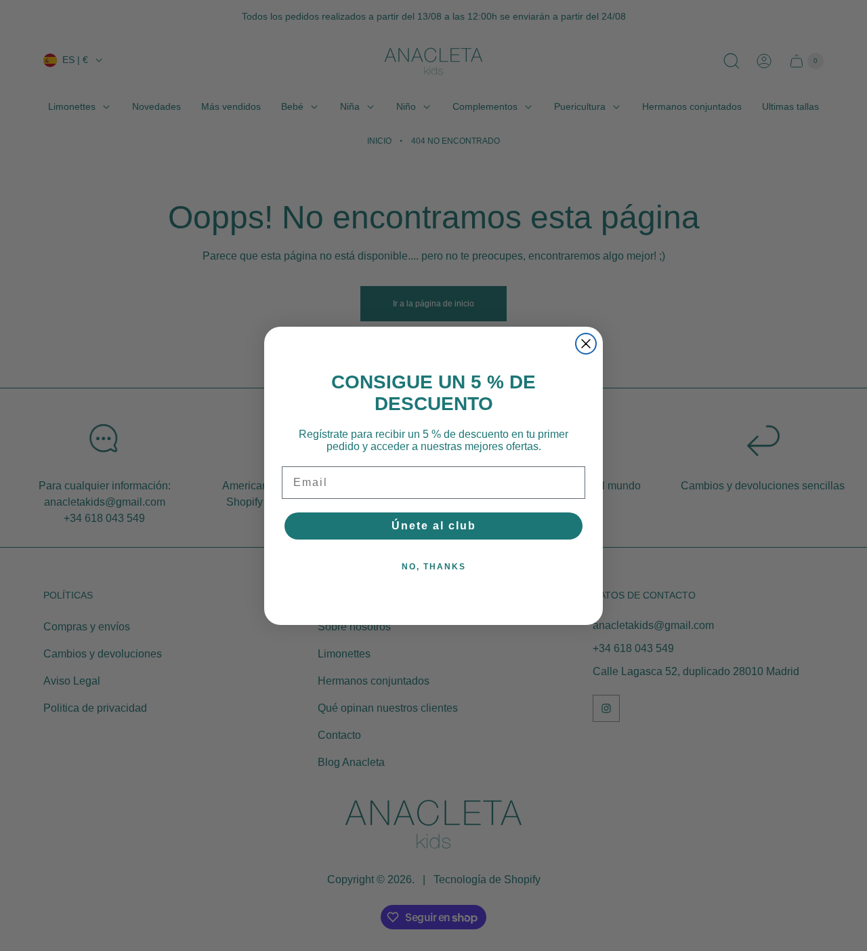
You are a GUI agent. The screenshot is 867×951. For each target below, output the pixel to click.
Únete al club (434, 525)
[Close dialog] (586, 343)
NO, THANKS (434, 566)
